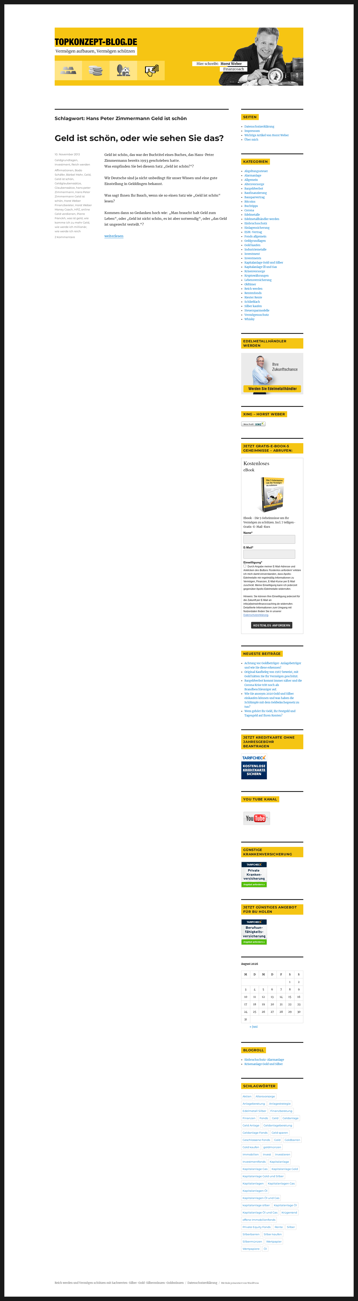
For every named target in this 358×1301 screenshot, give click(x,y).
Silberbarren (251, 1234)
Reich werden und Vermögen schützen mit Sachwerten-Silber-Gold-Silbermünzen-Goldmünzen (119, 1283)
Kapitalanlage (279, 1161)
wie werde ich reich (68, 231)
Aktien (247, 1096)
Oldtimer (250, 284)
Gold (277, 1140)
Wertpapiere (251, 1248)
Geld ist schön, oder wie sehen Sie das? (139, 138)
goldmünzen (272, 1147)
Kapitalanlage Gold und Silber (263, 262)
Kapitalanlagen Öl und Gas (261, 1198)
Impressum (252, 131)
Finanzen (249, 1118)
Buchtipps (251, 206)
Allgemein (251, 180)
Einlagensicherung (257, 228)
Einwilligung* (252, 562)
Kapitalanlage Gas (255, 1169)
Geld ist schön (64, 179)
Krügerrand (289, 1212)
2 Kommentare (65, 237)
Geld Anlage (251, 1125)
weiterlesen (113, 236)
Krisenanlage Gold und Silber (263, 1064)
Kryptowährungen (256, 275)
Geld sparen (280, 1132)
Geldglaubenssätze (68, 183)
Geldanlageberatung (278, 1125)
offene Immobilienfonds (259, 1219)
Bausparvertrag (254, 197)
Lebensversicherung (258, 280)
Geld (87, 174)
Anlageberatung (254, 1103)
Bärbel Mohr (74, 174)
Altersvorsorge (254, 184)
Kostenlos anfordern (271, 625)
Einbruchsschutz (255, 223)
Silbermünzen (252, 1241)
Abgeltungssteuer (256, 171)
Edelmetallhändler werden (261, 219)
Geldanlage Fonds (255, 1132)
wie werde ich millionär (70, 227)
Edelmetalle (252, 214)
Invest (267, 1154)
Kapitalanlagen (253, 1183)
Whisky (249, 319)
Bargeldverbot (253, 188)
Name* (247, 532)
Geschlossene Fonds (256, 1140)
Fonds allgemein (255, 236)
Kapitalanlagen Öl (255, 1190)
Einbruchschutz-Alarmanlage (264, 1059)
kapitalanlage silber (256, 1205)
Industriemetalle (255, 249)
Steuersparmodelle (256, 310)
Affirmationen (64, 170)
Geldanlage (291, 1118)
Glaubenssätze (65, 187)
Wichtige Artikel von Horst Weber (266, 135)
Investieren (282, 1154)
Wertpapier (274, 1241)
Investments (252, 258)
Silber (291, 1227)
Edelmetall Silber (254, 1111)
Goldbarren (292, 1140)
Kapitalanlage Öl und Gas (260, 267)
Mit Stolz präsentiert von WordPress (240, 1283)
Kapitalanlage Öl (285, 1205)
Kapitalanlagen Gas (281, 1183)
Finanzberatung (281, 1111)
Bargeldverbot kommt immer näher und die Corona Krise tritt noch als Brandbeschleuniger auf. (273, 685)
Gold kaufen (252, 245)
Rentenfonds (253, 293)
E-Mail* (248, 547)
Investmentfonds (254, 1161)
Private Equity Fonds (257, 1227)
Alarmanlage (252, 175)
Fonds (264, 1118)
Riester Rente (253, 297)
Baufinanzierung (255, 193)
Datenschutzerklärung (259, 126)
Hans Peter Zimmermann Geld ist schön (72, 196)
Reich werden (80, 164)
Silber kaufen (253, 306)
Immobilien (251, 1154)
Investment (62, 164)
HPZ (77, 209)
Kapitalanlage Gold (285, 1169)
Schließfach (252, 302)
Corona (249, 210)
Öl (265, 1248)
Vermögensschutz (256, 315)
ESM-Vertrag (253, 232)
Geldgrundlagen (66, 160)
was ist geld (75, 218)
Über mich (251, 139)
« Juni (254, 1027)
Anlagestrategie (280, 1103)
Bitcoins (249, 201)
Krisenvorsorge (254, 271)
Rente (279, 1227)
